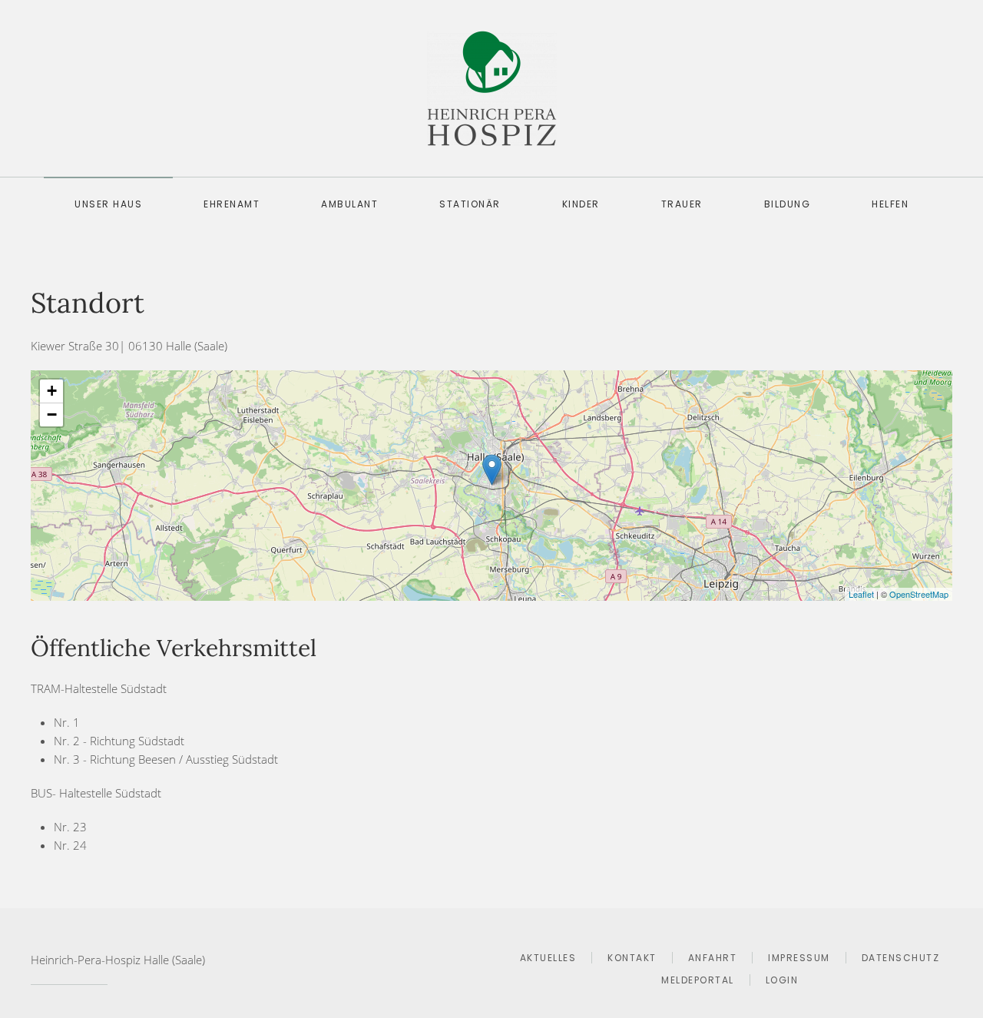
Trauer (682, 204)
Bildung (787, 204)
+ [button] (52, 390)
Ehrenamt (232, 204)
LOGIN (782, 979)
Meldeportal (697, 979)
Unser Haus (108, 204)
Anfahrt (712, 957)
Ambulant (349, 204)
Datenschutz (901, 957)
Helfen (890, 204)
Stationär (470, 204)
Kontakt (632, 957)
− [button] (52, 414)
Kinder (581, 204)
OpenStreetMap (918, 594)
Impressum (799, 957)
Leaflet (861, 594)
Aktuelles (548, 957)
